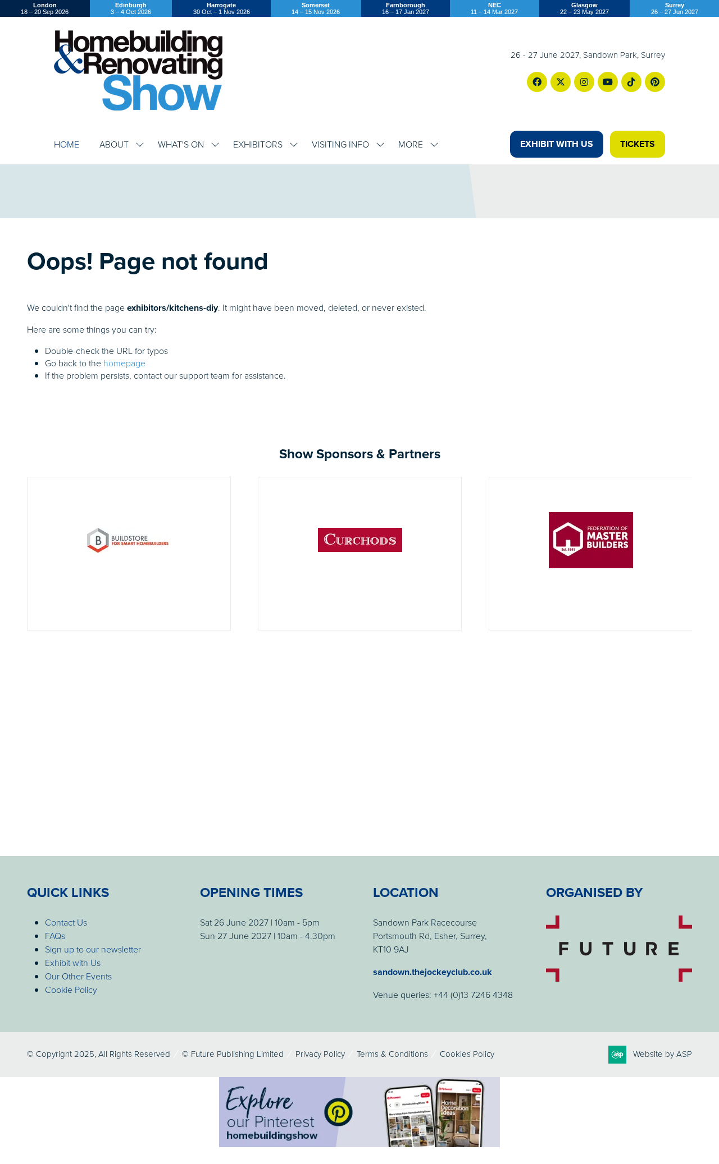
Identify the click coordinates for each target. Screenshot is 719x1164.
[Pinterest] (655, 82)
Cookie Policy (71, 989)
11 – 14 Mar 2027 (494, 8)
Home (66, 144)
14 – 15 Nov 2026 (316, 8)
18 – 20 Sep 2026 (45, 8)
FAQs (55, 936)
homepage (124, 363)
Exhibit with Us (73, 962)
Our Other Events (78, 976)
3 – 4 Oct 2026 (131, 8)
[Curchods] (359, 553)
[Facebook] (537, 82)
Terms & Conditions (392, 1054)
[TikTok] (631, 82)
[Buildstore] (129, 553)
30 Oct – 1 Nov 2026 (221, 8)
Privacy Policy (320, 1054)
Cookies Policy (467, 1054)
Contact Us (66, 922)
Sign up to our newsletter (93, 949)
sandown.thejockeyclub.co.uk (432, 971)
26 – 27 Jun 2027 (674, 8)
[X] (560, 82)
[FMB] (590, 553)
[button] (556, 144)
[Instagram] (584, 82)
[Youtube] (608, 82)
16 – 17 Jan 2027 (405, 8)
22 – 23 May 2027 (584, 8)
